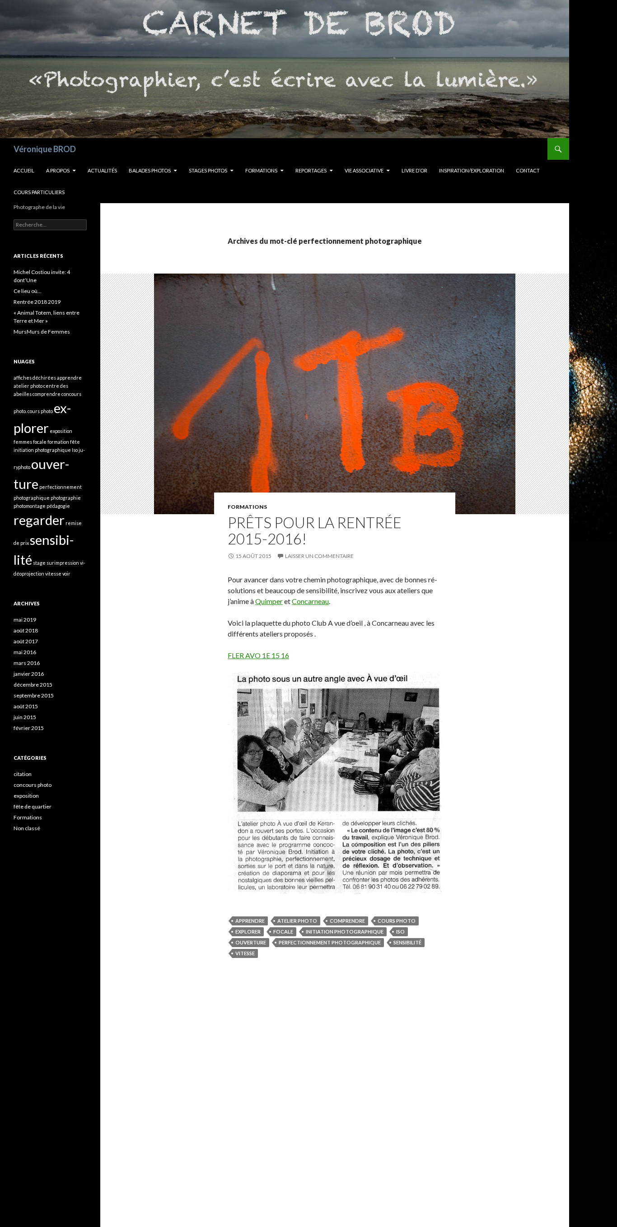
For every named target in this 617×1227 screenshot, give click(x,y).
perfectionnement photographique (330, 942)
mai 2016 (25, 652)
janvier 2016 (29, 673)
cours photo (397, 921)
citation (23, 774)
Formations (261, 170)
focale (283, 931)
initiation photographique (344, 931)
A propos (58, 170)
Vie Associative (364, 170)
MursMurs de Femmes (42, 331)
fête (75, 442)
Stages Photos (208, 170)
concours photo (32, 784)
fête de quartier (32, 806)
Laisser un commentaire (319, 556)
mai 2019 (25, 619)
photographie (66, 498)
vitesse (245, 953)
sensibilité (407, 942)
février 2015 (29, 728)
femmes (23, 442)
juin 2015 (25, 717)
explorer (248, 931)
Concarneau (310, 601)
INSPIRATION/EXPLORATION (471, 170)
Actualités (102, 170)
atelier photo (297, 921)
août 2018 (26, 630)
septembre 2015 (34, 695)
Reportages (311, 170)
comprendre (347, 921)
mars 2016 (27, 663)
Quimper (269, 601)
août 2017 (26, 641)
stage (39, 563)
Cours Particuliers (39, 192)
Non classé (27, 828)
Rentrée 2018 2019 (37, 301)
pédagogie (58, 506)
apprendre (250, 921)
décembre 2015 (33, 684)
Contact (528, 170)
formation (58, 442)
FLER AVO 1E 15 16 (258, 655)
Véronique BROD (45, 149)
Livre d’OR (414, 170)
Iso (400, 931)
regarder (39, 520)
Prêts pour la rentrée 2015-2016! (315, 530)
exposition (61, 431)
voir (66, 573)
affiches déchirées (35, 378)
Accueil (24, 170)
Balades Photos (150, 170)
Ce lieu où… (28, 291)
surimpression (63, 563)
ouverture (250, 942)
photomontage (30, 506)
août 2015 (26, 706)
